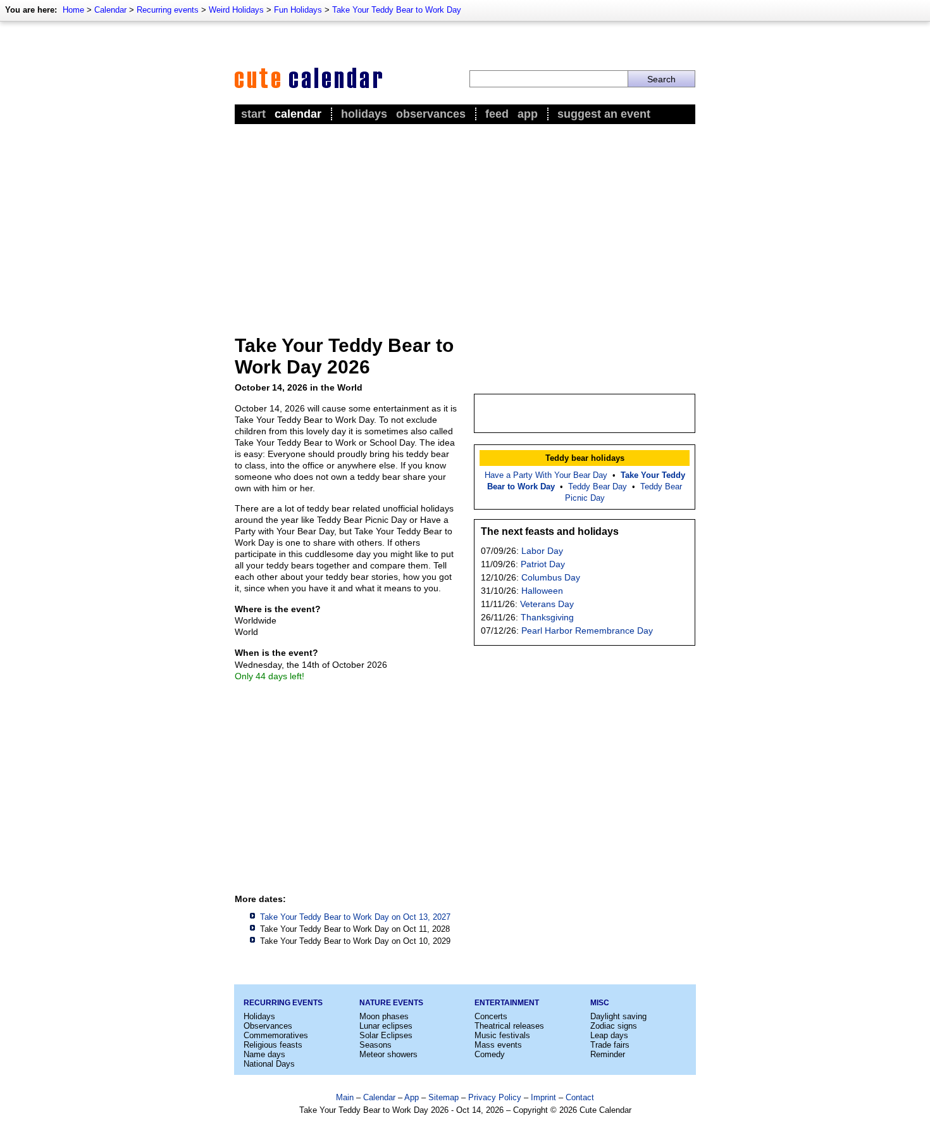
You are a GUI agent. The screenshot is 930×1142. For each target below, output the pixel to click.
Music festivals (502, 1035)
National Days (269, 1064)
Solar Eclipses (385, 1035)
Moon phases (384, 1016)
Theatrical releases (509, 1026)
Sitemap (443, 1097)
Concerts (490, 1016)
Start (253, 114)
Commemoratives (276, 1035)
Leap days (609, 1035)
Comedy (489, 1054)
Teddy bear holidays (584, 458)
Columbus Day (550, 577)
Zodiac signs (613, 1026)
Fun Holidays (298, 10)
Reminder (607, 1054)
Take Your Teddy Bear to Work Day (396, 10)
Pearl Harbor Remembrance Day (587, 630)
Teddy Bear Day (597, 486)
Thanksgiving (547, 617)
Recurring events (168, 10)
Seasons (375, 1045)
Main (345, 1097)
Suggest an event (603, 114)
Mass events (498, 1045)
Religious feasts (273, 1045)
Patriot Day (543, 564)
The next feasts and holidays (550, 531)
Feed (497, 114)
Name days (264, 1054)
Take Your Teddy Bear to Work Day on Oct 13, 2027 (355, 917)
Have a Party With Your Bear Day (546, 475)
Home (73, 10)
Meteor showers (388, 1054)
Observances (431, 114)
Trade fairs (609, 1045)
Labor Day (542, 551)
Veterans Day (547, 604)
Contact (580, 1097)
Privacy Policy (494, 1097)
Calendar (110, 10)
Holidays (364, 114)
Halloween (542, 591)
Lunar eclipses (385, 1026)
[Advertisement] (465, 222)
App (528, 114)
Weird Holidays (236, 10)
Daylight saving (618, 1016)
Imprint (543, 1097)
